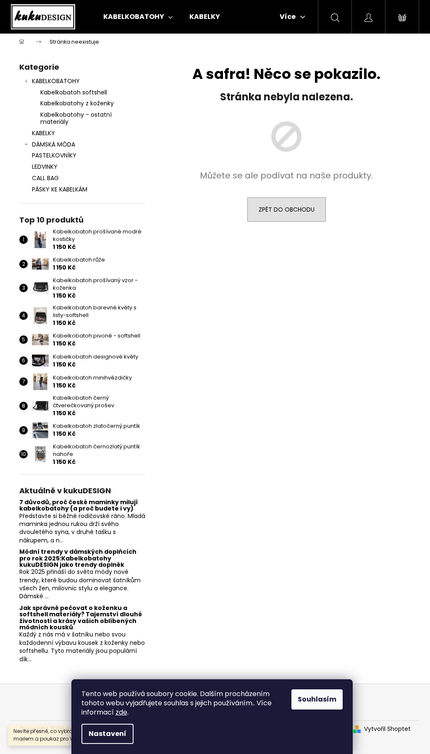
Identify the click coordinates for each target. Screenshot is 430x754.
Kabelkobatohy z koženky (77, 103)
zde (121, 712)
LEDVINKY (45, 166)
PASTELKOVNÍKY (54, 155)
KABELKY (43, 133)
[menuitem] (138, 17)
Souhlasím (317, 699)
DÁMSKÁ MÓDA (53, 144)
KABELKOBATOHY (56, 81)
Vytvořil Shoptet (387, 729)
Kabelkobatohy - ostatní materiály (76, 118)
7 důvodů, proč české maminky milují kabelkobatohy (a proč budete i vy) (78, 505)
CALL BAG (45, 178)
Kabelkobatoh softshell (73, 92)
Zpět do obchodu (287, 209)
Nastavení (107, 733)
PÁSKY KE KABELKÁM (59, 189)
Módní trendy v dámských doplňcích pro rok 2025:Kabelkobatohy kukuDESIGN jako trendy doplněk (77, 558)
